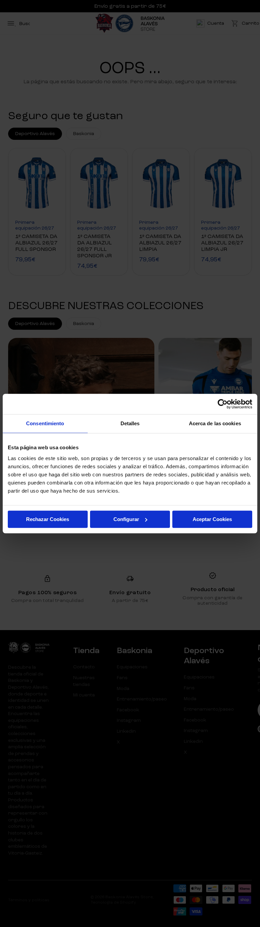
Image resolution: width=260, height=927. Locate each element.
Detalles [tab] (130, 423)
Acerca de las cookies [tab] (215, 423)
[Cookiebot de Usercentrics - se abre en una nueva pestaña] (222, 404)
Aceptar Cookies (212, 519)
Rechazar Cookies (47, 519)
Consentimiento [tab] (45, 423)
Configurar (126, 519)
